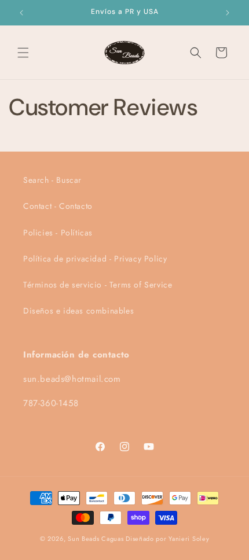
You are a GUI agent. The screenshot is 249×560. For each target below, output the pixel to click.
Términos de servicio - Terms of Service (97, 284)
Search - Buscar (52, 180)
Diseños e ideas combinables (78, 310)
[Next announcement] (227, 12)
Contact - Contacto (58, 206)
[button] (23, 52)
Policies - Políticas (58, 232)
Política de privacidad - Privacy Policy (95, 258)
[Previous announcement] (21, 12)
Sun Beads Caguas (97, 538)
